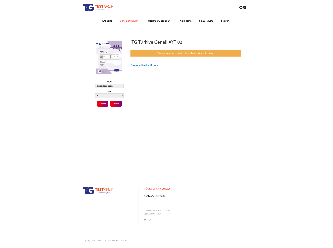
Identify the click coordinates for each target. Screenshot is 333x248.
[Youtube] (240, 7)
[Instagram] (244, 7)
